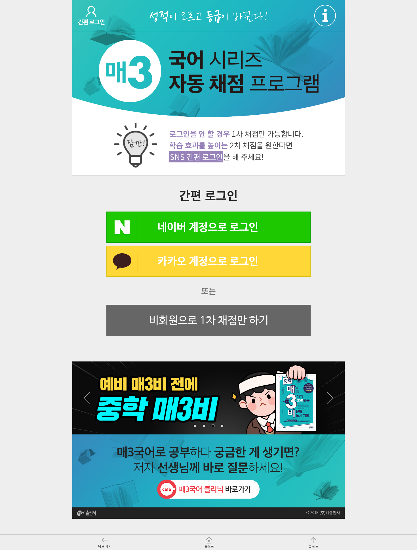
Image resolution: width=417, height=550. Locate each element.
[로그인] (99, 15)
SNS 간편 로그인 (196, 156)
